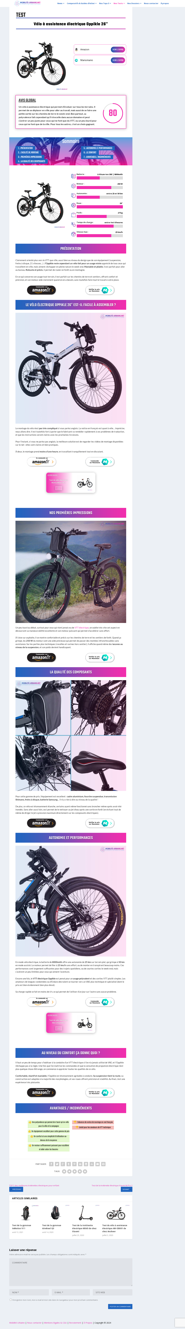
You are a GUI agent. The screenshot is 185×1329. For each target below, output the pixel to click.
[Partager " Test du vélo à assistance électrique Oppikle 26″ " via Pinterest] (74, 1164)
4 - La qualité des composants (31, 161)
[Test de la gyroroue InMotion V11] (25, 1213)
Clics (41, 290)
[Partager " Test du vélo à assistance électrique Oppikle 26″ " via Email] (97, 1164)
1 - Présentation (25, 148)
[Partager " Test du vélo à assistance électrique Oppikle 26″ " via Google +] (63, 1164)
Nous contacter (34, 1322)
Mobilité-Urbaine (17, 1322)
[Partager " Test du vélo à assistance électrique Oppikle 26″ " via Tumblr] (69, 1164)
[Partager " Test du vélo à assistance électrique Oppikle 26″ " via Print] (103, 1164)
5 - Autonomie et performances (98, 148)
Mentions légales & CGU (55, 1322)
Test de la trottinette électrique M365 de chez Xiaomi (84, 1228)
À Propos (88, 1322)
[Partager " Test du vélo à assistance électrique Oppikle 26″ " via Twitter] (57, 1164)
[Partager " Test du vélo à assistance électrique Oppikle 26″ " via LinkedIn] (80, 1164)
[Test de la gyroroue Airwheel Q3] (55, 1213)
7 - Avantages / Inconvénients (97, 157)
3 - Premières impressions (30, 157)
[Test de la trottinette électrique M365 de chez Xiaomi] (85, 1213)
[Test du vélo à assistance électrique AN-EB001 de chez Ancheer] (116, 1213)
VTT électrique (82, 627)
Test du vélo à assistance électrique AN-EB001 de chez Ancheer (114, 1228)
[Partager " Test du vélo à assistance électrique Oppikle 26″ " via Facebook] (51, 1164)
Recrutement (75, 1322)
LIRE (58, 488)
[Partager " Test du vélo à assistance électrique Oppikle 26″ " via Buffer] (86, 1164)
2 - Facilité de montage (28, 152)
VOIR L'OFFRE (118, 49)
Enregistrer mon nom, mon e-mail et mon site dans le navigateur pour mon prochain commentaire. (55, 1300)
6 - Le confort (90, 152)
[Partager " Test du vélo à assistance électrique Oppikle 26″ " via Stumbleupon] (92, 1164)
